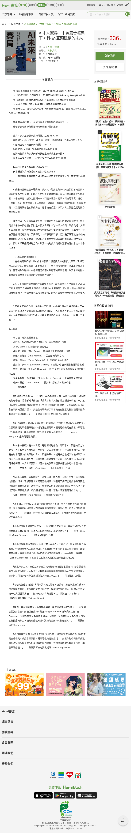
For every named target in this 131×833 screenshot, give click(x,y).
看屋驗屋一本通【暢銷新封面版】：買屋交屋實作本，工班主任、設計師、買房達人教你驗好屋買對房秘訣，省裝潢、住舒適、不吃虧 (109, 166)
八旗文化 (52, 50)
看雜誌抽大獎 (46, 14)
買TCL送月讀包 (66, 14)
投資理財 (15, 24)
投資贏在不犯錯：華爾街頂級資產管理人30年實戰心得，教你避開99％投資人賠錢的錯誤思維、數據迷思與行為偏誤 (109, 294)
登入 (101, 5)
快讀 (60, 5)
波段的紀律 (110, 207)
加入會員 (111, 5)
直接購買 (110, 56)
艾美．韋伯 (53, 47)
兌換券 (120, 5)
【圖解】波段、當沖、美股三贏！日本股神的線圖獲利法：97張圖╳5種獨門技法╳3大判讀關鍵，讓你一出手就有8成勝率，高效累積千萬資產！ (109, 123)
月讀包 (32, 5)
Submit (127, 14)
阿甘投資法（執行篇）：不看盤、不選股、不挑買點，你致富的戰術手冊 (109, 251)
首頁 (4, 24)
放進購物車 (110, 67)
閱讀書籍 (91, 5)
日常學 (51, 5)
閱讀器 (41, 5)
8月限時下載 (26, 14)
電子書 (23, 5)
